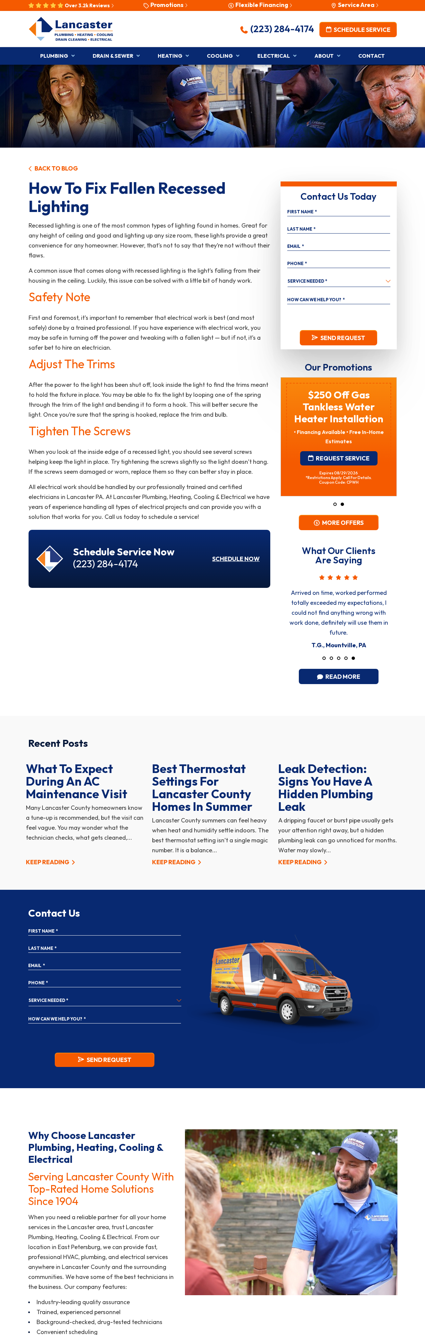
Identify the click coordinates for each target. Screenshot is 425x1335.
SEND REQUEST (342, 338)
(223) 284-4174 (281, 29)
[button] (335, 504)
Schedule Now (236, 559)
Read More (342, 676)
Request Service (342, 458)
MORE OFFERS (342, 523)
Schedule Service (361, 29)
